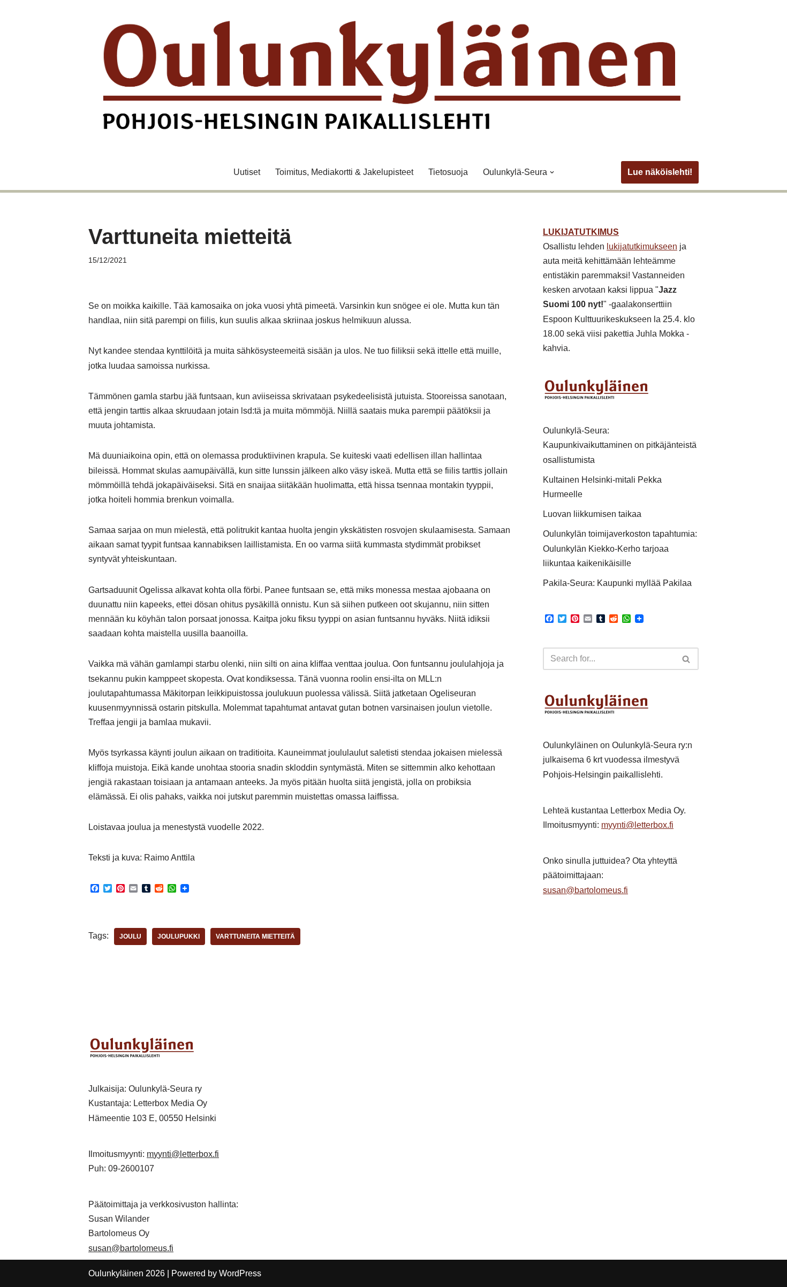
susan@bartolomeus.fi (585, 890)
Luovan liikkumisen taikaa (592, 514)
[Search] (687, 659)
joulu (130, 936)
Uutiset (246, 172)
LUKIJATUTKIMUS (581, 232)
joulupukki (178, 936)
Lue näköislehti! (659, 172)
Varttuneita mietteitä (255, 936)
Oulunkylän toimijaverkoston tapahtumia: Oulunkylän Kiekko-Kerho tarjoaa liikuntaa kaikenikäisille (620, 548)
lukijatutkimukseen (642, 246)
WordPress (240, 1273)
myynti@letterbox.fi (637, 824)
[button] (552, 172)
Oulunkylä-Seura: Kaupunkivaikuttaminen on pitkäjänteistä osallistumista (620, 445)
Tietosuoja (448, 172)
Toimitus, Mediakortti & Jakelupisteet (344, 172)
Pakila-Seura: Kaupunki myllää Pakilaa (617, 583)
